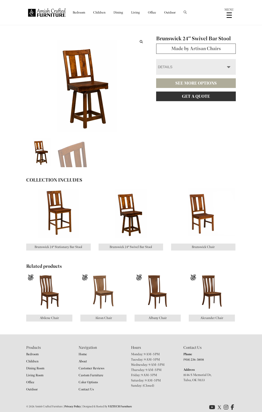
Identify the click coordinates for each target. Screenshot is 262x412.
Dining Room (35, 368)
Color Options (88, 382)
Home (83, 354)
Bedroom (79, 12)
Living (135, 12)
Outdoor (170, 12)
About (83, 361)
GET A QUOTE (196, 96)
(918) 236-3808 (193, 360)
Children (99, 12)
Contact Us (86, 389)
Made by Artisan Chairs (196, 49)
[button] (141, 42)
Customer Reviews (91, 368)
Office (152, 12)
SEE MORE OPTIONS (196, 83)
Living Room (34, 375)
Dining (118, 12)
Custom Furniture (91, 375)
